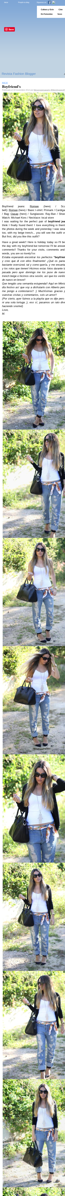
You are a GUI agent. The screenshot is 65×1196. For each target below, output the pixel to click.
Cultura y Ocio (47, 9)
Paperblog (17, 12)
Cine (61, 9)
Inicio (6, 2)
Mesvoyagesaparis (42, 90)
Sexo (59, 14)
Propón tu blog (23, 2)
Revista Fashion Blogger (19, 73)
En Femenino (47, 14)
